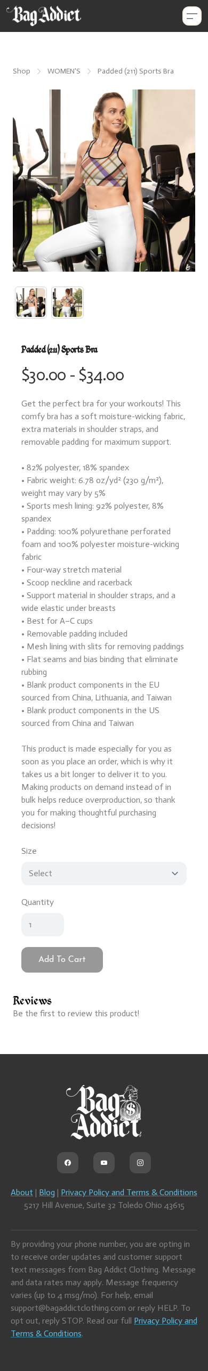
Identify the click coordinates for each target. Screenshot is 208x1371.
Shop (21, 71)
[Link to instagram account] (140, 1162)
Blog (47, 1192)
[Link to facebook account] (68, 1162)
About (22, 1192)
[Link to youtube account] (104, 1162)
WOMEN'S (64, 71)
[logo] (43, 16)
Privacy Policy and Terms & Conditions (129, 1192)
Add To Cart (62, 960)
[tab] (31, 303)
